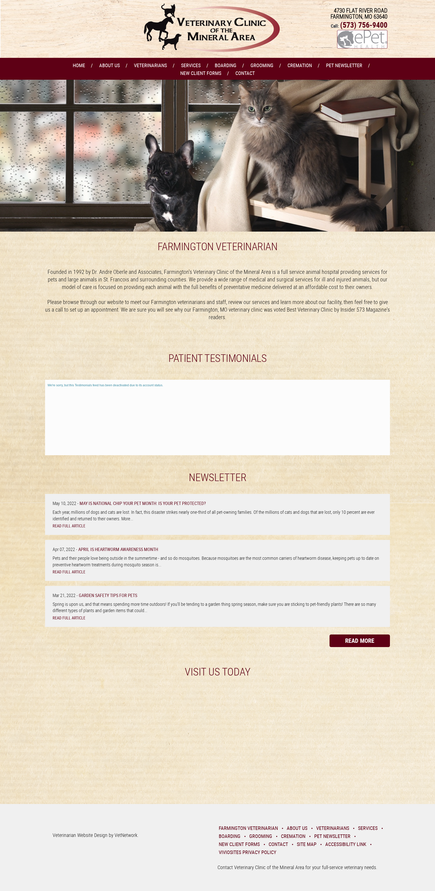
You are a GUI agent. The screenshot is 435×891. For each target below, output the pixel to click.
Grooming (261, 65)
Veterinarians (150, 65)
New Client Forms (200, 73)
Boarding (225, 65)
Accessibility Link (345, 844)
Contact (245, 73)
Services (191, 65)
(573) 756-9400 (363, 25)
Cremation (299, 65)
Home (79, 65)
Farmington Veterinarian (248, 828)
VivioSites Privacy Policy (247, 852)
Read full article (69, 526)
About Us (109, 65)
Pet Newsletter (344, 65)
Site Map (306, 844)
